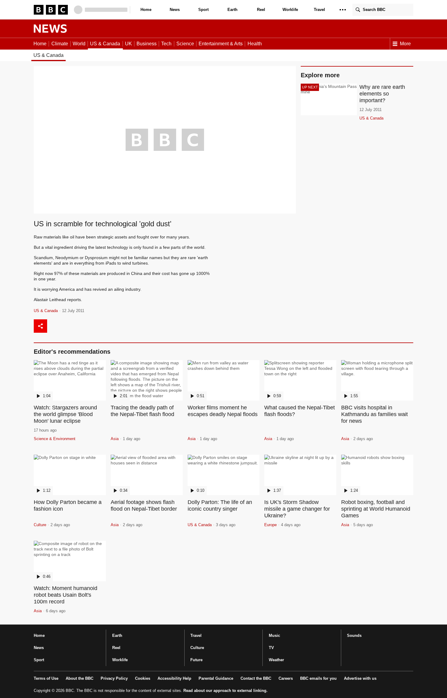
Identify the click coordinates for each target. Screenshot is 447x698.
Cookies (142, 678)
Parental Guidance (216, 678)
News (175, 9)
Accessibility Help (174, 678)
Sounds (354, 635)
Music (274, 635)
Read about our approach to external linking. (225, 690)
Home (145, 9)
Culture (197, 647)
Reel (261, 9)
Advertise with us (360, 678)
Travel (319, 9)
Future (196, 660)
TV (271, 647)
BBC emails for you (318, 678)
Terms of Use (46, 678)
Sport (203, 9)
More (405, 43)
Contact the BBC (256, 678)
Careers (286, 678)
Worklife (290, 9)
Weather (276, 660)
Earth (232, 9)
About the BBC (79, 678)
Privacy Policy (114, 678)
